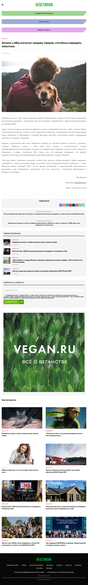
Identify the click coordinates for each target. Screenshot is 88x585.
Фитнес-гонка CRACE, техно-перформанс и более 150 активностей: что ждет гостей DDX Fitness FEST (20, 544)
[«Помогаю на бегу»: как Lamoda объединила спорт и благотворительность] (66, 418)
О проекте (39, 568)
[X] (73, 205)
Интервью (49, 430)
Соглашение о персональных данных (60, 572)
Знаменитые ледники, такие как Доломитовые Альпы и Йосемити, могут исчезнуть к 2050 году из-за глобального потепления (44, 224)
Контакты (78, 565)
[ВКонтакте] (60, 205)
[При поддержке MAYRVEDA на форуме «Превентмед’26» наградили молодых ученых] (66, 527)
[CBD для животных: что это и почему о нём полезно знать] (22, 454)
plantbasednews (80, 182)
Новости (4, 38)
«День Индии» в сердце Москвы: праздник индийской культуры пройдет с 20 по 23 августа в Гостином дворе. (47, 261)
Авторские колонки (36, 565)
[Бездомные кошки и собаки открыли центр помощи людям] (6, 242)
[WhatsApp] (80, 205)
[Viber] (76, 205)
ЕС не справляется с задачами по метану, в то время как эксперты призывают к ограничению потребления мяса (44, 214)
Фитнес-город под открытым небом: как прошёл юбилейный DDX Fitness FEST (42, 271)
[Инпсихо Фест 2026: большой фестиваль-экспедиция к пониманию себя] (6, 251)
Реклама (49, 568)
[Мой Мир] (67, 205)
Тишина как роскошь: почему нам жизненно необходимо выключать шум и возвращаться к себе (66, 508)
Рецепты (59, 565)
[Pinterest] (70, 205)
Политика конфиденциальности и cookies (29, 572)
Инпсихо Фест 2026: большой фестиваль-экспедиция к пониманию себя (39, 251)
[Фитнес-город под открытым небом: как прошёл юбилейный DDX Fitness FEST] (6, 271)
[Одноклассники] (64, 205)
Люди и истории (12, 565)
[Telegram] (83, 205)
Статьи (4, 467)
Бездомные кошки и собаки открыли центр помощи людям (34, 242)
